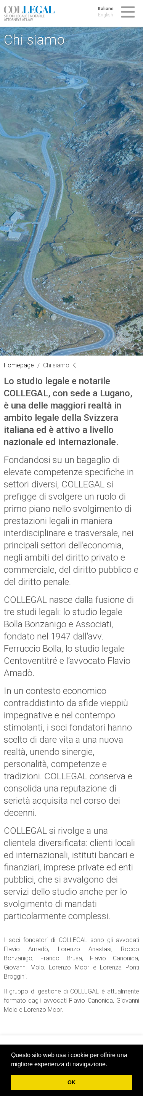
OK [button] (71, 1082)
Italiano (106, 8)
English (105, 15)
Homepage (19, 365)
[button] (110, 1065)
